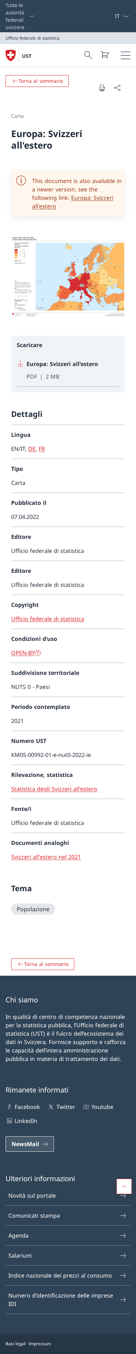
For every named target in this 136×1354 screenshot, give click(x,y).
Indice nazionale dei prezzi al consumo (60, 1275)
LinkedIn (26, 1121)
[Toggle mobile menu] (125, 55)
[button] (124, 1186)
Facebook (27, 1107)
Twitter (65, 1107)
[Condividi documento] (117, 87)
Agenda (18, 1235)
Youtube (102, 1107)
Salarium (20, 1255)
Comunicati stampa (34, 1215)
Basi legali (16, 1344)
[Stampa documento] (101, 87)
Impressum (40, 1344)
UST (26, 56)
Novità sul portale (32, 1195)
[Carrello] (104, 54)
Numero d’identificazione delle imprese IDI (60, 1300)
